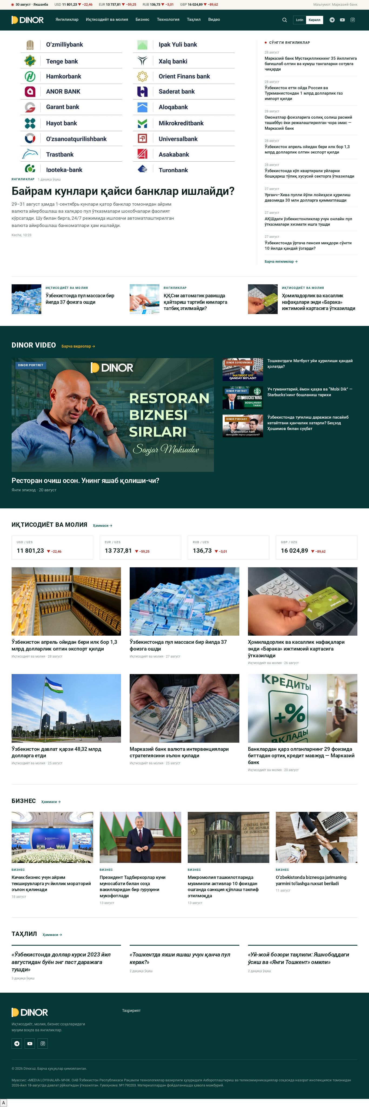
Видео (214, 19)
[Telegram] (332, 20)
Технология (168, 19)
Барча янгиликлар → (281, 261)
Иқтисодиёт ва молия (107, 19)
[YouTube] (342, 20)
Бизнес (142, 19)
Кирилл (314, 20)
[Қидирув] (284, 20)
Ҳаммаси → (102, 526)
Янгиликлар (67, 19)
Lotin (299, 20)
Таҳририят (131, 1010)
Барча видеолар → (78, 346)
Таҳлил (194, 19)
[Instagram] (352, 20)
